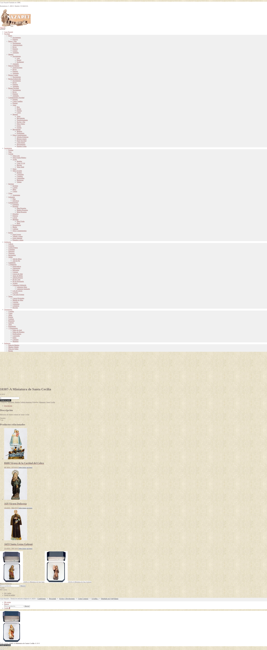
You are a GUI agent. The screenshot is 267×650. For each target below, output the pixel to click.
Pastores (15, 39)
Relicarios (16, 270)
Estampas (16, 204)
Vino (10, 152)
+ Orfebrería (12, 264)
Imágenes (7, 343)
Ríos (18, 107)
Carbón (15, 187)
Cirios (10, 193)
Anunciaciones (17, 45)
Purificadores (17, 334)
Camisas (11, 319)
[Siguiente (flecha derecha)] (3, 649)
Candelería (11, 263)
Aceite (15, 159)
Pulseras (15, 216)
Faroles (19, 127)
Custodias (11, 249)
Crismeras (16, 306)
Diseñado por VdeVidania (109, 599)
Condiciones (41, 599)
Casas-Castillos (18, 101)
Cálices (10, 244)
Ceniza (15, 191)
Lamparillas (20, 178)
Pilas (14, 199)
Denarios (15, 214)
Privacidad (52, 599)
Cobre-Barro (21, 142)
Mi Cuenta (7, 593)
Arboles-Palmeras (22, 137)
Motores (15, 114)
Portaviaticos (17, 266)
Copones (11, 246)
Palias (14, 338)
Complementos (13, 203)
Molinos (19, 131)
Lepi (18, 58)
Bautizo (19, 172)
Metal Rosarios (22, 212)
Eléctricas (16, 201)
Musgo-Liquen (21, 139)
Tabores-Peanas (18, 278)
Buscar (23, 586)
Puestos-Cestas (21, 146)
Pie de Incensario (18, 281)
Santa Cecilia (50, 402)
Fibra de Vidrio (13, 349)
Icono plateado (17, 238)
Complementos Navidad (16, 97)
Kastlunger (20, 62)
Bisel (18, 223)
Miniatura (42, 402)
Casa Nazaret (8, 32)
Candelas (20, 176)
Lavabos (15, 293)
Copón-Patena (13, 248)
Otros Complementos (19, 135)
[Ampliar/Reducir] (1, 647)
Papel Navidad (21, 141)
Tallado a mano (18, 236)
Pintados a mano (18, 240)
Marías (15, 227)
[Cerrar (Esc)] (7, 647)
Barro (10, 36)
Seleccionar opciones (25, 467)
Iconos (10, 233)
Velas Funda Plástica (19, 157)
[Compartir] (5, 647)
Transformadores (22, 120)
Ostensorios (16, 268)
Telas (10, 324)
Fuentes (19, 111)
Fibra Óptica (21, 124)
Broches (15, 308)
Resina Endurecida (14, 79)
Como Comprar (83, 599)
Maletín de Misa (18, 300)
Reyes (15, 47)
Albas (10, 315)
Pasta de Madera (13, 66)
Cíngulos (15, 339)
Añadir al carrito (5, 400)
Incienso (11, 184)
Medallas (15, 219)
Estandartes (12, 326)
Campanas (16, 304)
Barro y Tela (12, 41)
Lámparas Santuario (23, 289)
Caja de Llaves (17, 291)
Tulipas (19, 182)
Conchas (15, 302)
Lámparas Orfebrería (19, 285)
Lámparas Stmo (22, 287)
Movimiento (21, 118)
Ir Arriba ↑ (95, 599)
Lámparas (11, 197)
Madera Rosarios (22, 210)
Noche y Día (21, 122)
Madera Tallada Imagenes (23, 402)
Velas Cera (16, 156)
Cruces (15, 218)
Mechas (19, 165)
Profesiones (20, 133)
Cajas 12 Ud (21, 163)
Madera (10, 54)
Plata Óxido (21, 221)
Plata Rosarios (21, 208)
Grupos (15, 51)
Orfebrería (7, 242)
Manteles (15, 341)
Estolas (10, 317)
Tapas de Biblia (18, 276)
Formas (10, 150)
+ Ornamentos (13, 328)
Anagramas (16, 195)
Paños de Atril (17, 330)
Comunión (20, 174)
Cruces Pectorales (18, 298)
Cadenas (15, 229)
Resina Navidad (13, 88)
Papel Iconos (17, 234)
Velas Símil (20, 167)
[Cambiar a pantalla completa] (3, 647)
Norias (19, 109)
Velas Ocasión (17, 171)
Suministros (8, 148)
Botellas (19, 161)
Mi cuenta (7, 602)
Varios (10, 296)
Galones (11, 323)
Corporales (16, 336)
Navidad (7, 34)
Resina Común (13, 75)
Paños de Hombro (18, 332)
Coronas (15, 272)
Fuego (19, 126)
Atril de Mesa (17, 259)
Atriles (10, 257)
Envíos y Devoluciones (67, 599)
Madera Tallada (13, 347)
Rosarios (15, 206)
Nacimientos (17, 37)
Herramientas (21, 144)
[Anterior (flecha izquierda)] (1, 649)
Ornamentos (8, 309)
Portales (15, 99)
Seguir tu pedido (9, 595)
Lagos (19, 112)
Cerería (10, 154)
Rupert (19, 60)
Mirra (14, 189)
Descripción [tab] (8, 406)
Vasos (14, 169)
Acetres (15, 283)
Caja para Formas (18, 294)
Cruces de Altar (18, 274)
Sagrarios (11, 251)
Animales (16, 52)
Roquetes (11, 321)
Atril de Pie (16, 261)
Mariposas (20, 180)
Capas (10, 313)
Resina (10, 351)
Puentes (15, 103)
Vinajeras (11, 253)
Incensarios (12, 255)
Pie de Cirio (16, 279)
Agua (14, 105)
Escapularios (17, 225)
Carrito (7, 608)
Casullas (11, 311)
